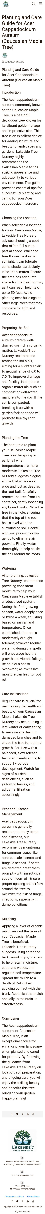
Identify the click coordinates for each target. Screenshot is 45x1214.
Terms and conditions (14, 1196)
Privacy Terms (33, 1196)
